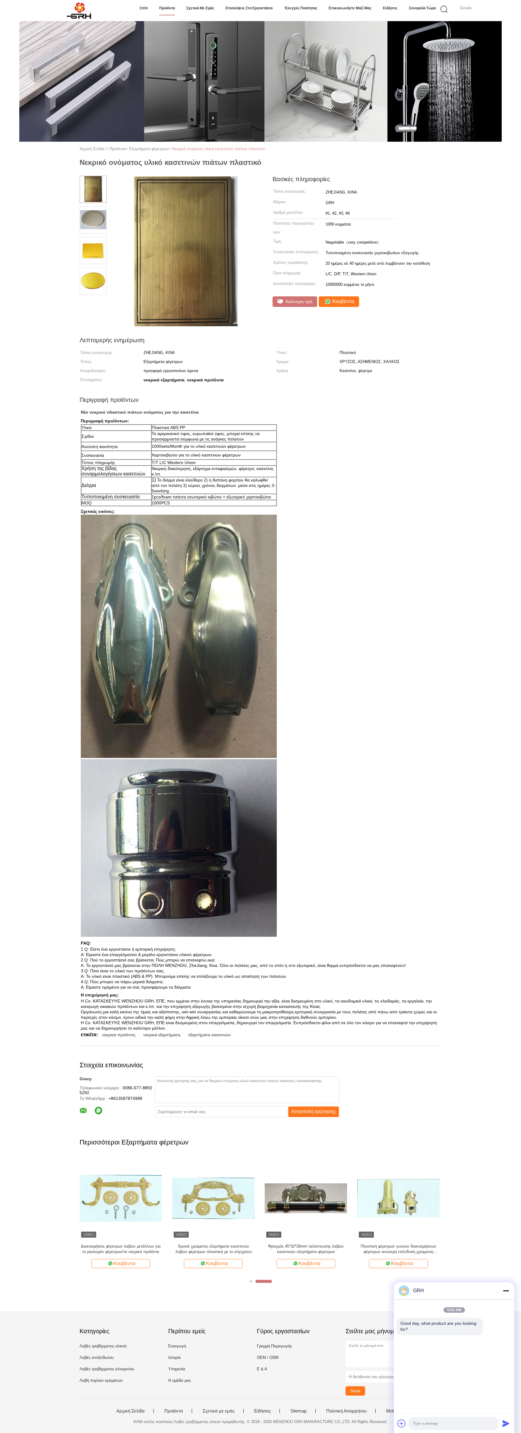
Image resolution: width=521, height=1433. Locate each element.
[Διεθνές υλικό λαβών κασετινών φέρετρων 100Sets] (213, 1198)
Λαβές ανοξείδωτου (97, 1357)
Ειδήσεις (390, 8)
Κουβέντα (342, 301)
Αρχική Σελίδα (130, 1411)
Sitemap (298, 1411)
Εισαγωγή (177, 1346)
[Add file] (401, 1423)
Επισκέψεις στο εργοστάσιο (249, 8)
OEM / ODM (268, 1357)
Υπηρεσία (176, 1369)
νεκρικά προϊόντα (118, 1034)
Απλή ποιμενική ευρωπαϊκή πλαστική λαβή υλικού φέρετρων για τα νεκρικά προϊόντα (398, 1249)
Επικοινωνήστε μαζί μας (350, 8)
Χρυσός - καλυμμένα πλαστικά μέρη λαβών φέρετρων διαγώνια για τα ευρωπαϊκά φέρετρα (121, 1249)
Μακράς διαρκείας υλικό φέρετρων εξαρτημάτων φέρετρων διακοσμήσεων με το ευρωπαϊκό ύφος (306, 1249)
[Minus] (506, 1290)
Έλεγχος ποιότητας (300, 8)
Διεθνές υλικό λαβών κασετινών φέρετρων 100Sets (213, 1249)
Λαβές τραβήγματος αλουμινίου (107, 1369)
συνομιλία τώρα (422, 8)
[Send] (506, 1423)
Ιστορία (174, 1357)
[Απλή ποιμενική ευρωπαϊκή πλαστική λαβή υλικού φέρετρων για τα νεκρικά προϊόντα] (398, 1198)
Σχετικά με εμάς (200, 8)
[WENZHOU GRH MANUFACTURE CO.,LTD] (78, 10)
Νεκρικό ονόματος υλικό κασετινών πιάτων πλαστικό (218, 149)
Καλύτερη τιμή (298, 301)
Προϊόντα (167, 8)
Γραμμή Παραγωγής (274, 1346)
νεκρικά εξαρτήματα (161, 1034)
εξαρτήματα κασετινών (209, 1034)
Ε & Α (262, 1369)
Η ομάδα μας (179, 1380)
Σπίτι (144, 8)
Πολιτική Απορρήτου (346, 1411)
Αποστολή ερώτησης (313, 1111)
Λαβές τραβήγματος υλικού (103, 1346)
